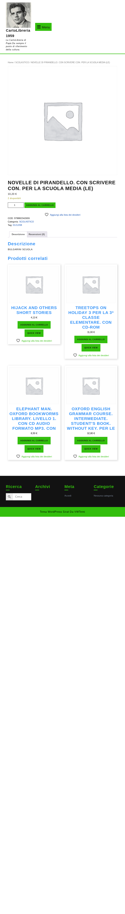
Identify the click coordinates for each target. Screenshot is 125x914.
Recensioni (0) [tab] (37, 234)
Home (10, 62)
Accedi (67, 495)
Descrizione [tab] (18, 234)
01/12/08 (17, 225)
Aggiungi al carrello (40, 205)
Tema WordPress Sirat (54, 511)
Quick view (34, 333)
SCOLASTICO (22, 62)
